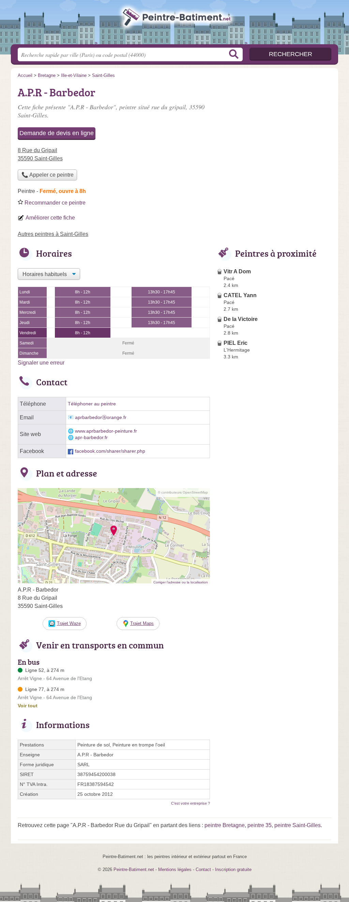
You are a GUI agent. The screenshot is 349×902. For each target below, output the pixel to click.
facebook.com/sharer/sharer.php (110, 451)
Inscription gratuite (233, 869)
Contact (203, 869)
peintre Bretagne (224, 825)
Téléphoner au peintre (92, 403)
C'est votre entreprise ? (190, 803)
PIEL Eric (235, 343)
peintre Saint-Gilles (297, 825)
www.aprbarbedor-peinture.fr (106, 431)
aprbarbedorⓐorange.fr (100, 417)
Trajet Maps (142, 623)
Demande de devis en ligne (56, 133)
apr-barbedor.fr (91, 437)
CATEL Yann (240, 295)
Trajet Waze (69, 623)
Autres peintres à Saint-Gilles (53, 234)
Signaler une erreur (41, 363)
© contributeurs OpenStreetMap (183, 492)
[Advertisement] (274, 520)
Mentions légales (175, 869)
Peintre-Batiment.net (174, 24)
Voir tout (27, 705)
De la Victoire (241, 319)
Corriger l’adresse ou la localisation (180, 582)
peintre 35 (259, 825)
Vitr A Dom (237, 271)
